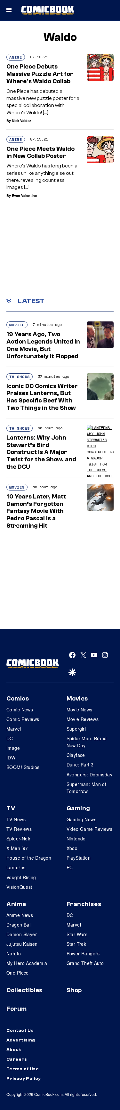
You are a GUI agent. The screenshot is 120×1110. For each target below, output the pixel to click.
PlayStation (79, 858)
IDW (10, 757)
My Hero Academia (26, 963)
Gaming (78, 808)
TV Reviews (19, 829)
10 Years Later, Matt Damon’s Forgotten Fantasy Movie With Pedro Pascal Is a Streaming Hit (36, 511)
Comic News (19, 709)
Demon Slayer (21, 934)
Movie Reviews (83, 719)
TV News (16, 819)
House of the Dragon (28, 858)
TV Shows (19, 376)
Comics (17, 698)
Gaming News (82, 819)
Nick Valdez (21, 120)
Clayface (76, 755)
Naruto (13, 953)
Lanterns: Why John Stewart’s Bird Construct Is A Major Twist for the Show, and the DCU (41, 452)
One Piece (17, 972)
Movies (17, 325)
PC (70, 867)
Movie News (79, 709)
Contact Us (20, 1030)
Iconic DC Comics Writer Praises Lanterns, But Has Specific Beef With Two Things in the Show (42, 397)
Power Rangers (83, 953)
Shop (74, 990)
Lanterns (15, 867)
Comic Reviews (22, 719)
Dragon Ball (19, 924)
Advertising (20, 1040)
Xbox (72, 848)
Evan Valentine (24, 195)
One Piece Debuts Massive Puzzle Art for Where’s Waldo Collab (39, 74)
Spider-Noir (18, 838)
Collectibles (24, 990)
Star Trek (76, 944)
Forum (16, 1008)
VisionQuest (19, 887)
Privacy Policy (23, 1078)
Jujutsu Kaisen (22, 944)
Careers (16, 1059)
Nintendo (76, 838)
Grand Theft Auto (85, 963)
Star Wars (77, 934)
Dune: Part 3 (80, 764)
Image (13, 748)
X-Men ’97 (17, 848)
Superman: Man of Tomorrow (87, 787)
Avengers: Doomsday (90, 774)
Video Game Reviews (90, 829)
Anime (15, 57)
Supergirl (76, 728)
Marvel (13, 728)
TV (10, 808)
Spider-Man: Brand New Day (87, 742)
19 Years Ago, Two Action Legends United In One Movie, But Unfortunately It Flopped (43, 345)
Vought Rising (21, 877)
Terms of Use (22, 1069)
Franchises (84, 904)
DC (9, 738)
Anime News (19, 915)
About (13, 1049)
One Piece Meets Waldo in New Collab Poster (40, 152)
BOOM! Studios (22, 767)
